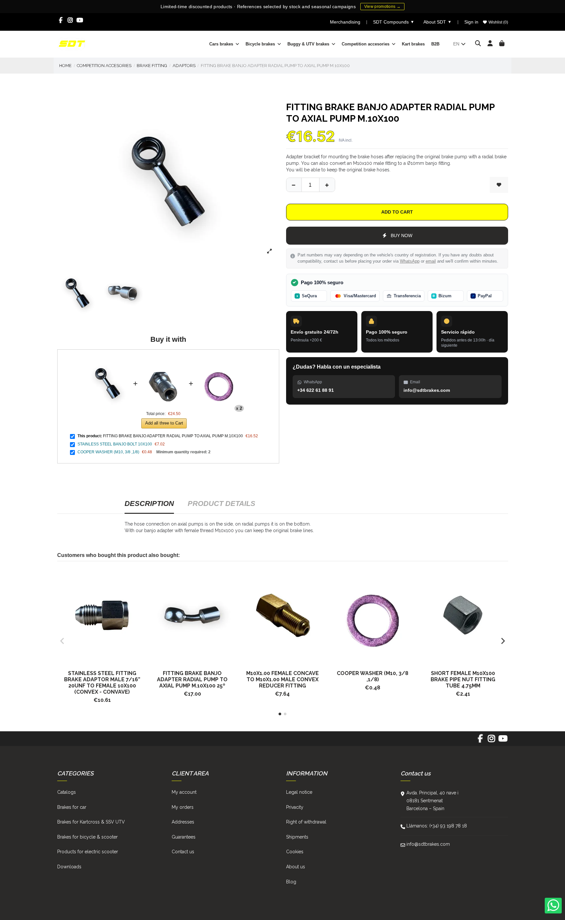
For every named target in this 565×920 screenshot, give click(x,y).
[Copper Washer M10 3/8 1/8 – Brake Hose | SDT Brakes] (373, 615)
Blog (291, 881)
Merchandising (345, 22)
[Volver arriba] (327, 185)
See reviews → (353, 6)
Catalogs (66, 792)
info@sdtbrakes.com (428, 844)
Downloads (69, 866)
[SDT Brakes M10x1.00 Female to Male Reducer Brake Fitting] (282, 615)
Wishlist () (498, 22)
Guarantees (184, 837)
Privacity (294, 807)
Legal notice (299, 792)
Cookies (294, 851)
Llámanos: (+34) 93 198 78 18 (436, 825)
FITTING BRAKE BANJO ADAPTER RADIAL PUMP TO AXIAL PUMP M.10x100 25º (192, 679)
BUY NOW (401, 235)
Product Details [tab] (221, 503)
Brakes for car (71, 807)
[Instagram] (70, 20)
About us (295, 866)
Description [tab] (149, 503)
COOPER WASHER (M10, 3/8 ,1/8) (108, 452)
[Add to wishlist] (499, 185)
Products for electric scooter (87, 851)
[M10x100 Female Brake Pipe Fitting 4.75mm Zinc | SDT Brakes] (463, 615)
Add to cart (397, 212)
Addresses (183, 822)
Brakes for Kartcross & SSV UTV (91, 822)
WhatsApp (409, 261)
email (431, 261)
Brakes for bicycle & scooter (87, 837)
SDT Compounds (393, 22)
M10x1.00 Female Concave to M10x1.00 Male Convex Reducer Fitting (282, 679)
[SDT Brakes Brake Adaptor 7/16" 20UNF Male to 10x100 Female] (102, 615)
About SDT (437, 22)
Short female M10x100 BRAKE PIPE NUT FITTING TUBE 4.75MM (463, 679)
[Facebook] (61, 20)
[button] (280, 714)
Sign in (471, 22)
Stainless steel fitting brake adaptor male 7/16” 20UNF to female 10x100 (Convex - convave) (102, 682)
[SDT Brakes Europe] (72, 43)
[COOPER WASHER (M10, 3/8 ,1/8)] (218, 358)
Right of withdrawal (306, 822)
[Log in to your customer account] (490, 43)
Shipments (297, 837)
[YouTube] (80, 20)
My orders (183, 807)
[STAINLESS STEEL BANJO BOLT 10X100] (163, 358)
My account (184, 792)
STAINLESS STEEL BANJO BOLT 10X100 (114, 444)
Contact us (183, 851)
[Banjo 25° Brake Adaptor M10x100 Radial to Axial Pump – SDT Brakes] (192, 615)
